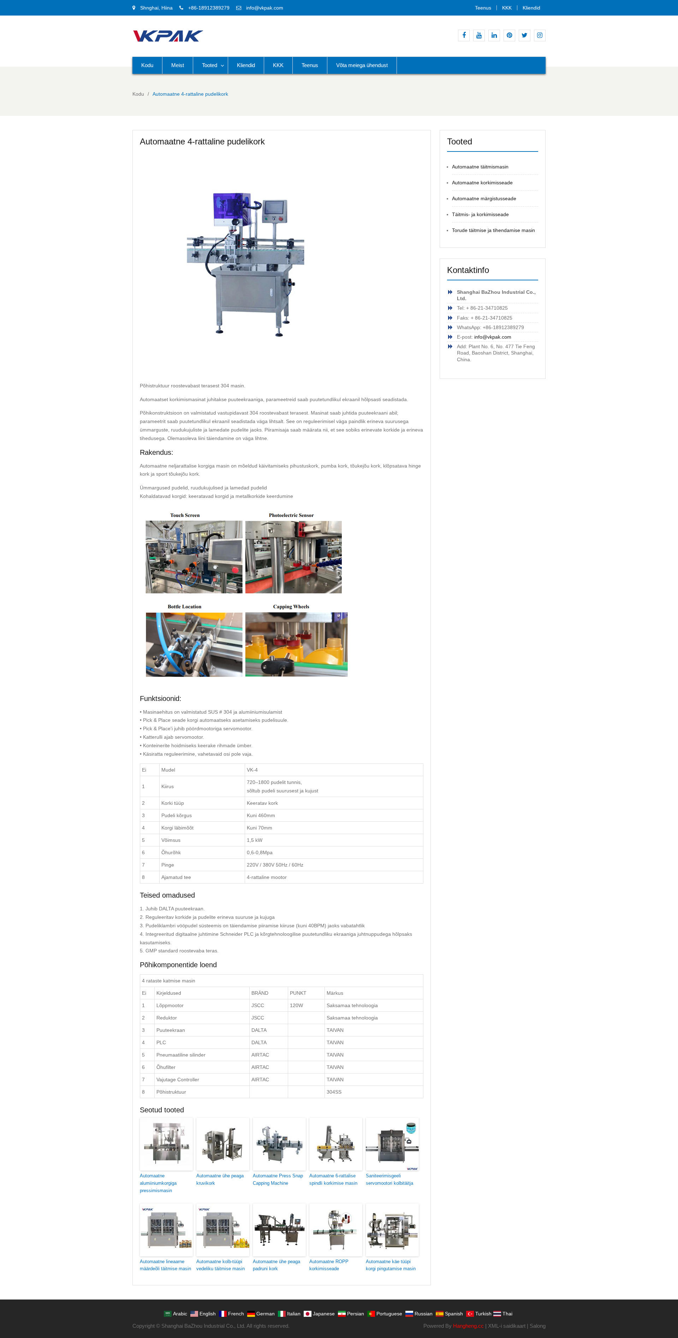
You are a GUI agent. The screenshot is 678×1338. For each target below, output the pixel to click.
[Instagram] (540, 35)
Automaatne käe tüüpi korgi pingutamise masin (391, 1265)
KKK (507, 7)
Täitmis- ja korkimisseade (480, 214)
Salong (538, 1326)
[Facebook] (464, 35)
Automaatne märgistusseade (484, 198)
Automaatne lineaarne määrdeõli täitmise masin (165, 1265)
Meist (177, 65)
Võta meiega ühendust (362, 65)
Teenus (483, 7)
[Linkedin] (494, 35)
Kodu (147, 65)
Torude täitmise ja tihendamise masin (493, 230)
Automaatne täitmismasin (480, 167)
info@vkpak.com (264, 8)
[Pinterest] (509, 35)
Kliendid (531, 7)
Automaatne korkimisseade (482, 182)
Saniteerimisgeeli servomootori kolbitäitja (389, 1179)
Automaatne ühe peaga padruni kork (276, 1265)
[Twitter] (524, 35)
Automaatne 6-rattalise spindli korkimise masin (333, 1179)
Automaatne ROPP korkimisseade (329, 1265)
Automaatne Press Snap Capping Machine (278, 1179)
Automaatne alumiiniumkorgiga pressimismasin (158, 1183)
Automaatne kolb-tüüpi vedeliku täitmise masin (220, 1265)
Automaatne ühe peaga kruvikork (220, 1179)
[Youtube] (479, 35)
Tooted (209, 65)
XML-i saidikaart (506, 1326)
